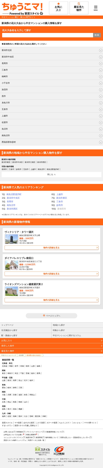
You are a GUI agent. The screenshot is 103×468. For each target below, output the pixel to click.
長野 (14, 380)
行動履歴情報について (53, 432)
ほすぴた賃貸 (28, 423)
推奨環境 (39, 437)
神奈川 (10, 373)
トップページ (7, 325)
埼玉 (16, 373)
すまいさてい (7, 425)
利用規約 (19, 432)
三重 (20, 387)
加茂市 (5, 89)
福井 (31, 380)
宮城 (22, 366)
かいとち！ (77, 423)
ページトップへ (53, 315)
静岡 (14, 387)
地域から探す (59, 325)
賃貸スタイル (7, 423)
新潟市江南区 (30, 162)
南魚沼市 (6, 135)
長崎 (14, 416)
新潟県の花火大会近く (34, 355)
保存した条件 (7, 345)
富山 (20, 380)
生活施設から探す (9, 330)
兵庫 (9, 395)
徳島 (3, 409)
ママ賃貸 (17, 423)
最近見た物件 (7, 351)
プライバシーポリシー (34, 432)
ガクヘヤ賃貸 (52, 423)
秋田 (27, 366)
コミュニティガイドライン (13, 437)
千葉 (22, 373)
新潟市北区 (7, 50)
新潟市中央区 (8, 56)
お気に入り (6, 340)
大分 (25, 416)
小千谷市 (6, 83)
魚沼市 (5, 129)
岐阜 (9, 387)
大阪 (3, 395)
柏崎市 (5, 76)
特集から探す (59, 330)
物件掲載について (51, 437)
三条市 (5, 70)
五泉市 (5, 109)
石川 (25, 380)
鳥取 (14, 402)
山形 (33, 366)
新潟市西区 (41, 162)
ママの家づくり (90, 423)
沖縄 (44, 416)
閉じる (50, 174)
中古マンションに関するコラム (67, 335)
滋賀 (20, 395)
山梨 (3, 380)
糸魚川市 (6, 102)
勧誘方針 (29, 437)
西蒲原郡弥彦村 (9, 142)
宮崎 (31, 416)
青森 (11, 366)
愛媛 (20, 409)
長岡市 (5, 63)
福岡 (3, 416)
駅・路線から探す (9, 335)
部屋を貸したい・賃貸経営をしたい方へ (74, 437)
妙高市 (18, 169)
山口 (25, 402)
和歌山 (32, 395)
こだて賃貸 (40, 423)
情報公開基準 (31, 435)
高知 (14, 409)
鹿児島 (37, 416)
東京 (3, 373)
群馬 (38, 373)
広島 (3, 402)
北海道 (4, 366)
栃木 (33, 373)
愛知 (3, 387)
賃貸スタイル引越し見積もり (25, 425)
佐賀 (9, 416)
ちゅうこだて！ (65, 423)
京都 (14, 395)
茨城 (27, 373)
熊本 (20, 416)
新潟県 (21, 355)
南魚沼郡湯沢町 (53, 169)
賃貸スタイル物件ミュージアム (15, 440)
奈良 (25, 395)
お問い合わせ (8, 432)
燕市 (4, 96)
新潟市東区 (6, 162)
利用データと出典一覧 (36, 440)
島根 (20, 402)
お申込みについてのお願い (13, 435)
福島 (38, 366)
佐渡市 (5, 122)
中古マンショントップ (8, 355)
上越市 (5, 115)
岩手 (16, 366)
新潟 (9, 380)
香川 (9, 409)
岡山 (9, 402)
